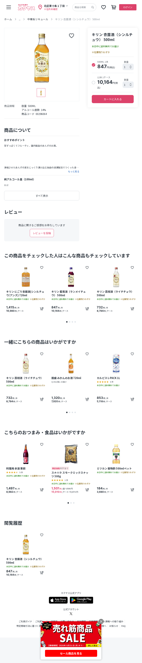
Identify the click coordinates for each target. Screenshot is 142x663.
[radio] (93, 65)
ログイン (127, 7)
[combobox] (128, 67)
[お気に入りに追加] (71, 35)
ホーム (8, 19)
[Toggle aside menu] (9, 7)
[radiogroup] (113, 74)
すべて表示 (42, 195)
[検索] (92, 7)
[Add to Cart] (41, 308)
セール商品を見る (71, 653)
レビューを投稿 (42, 233)
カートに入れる (113, 99)
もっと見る (73, 171)
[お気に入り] (103, 7)
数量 (126, 62)
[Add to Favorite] (41, 267)
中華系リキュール (37, 19)
